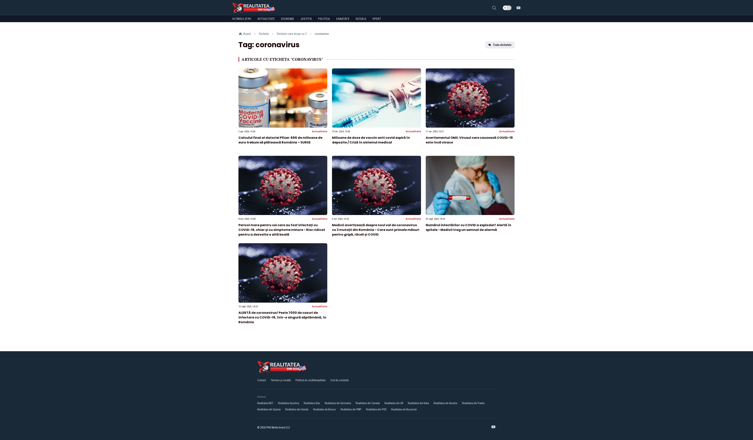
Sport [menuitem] (376, 18)
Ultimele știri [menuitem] (241, 18)
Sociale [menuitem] (361, 18)
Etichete (264, 34)
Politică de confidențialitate (311, 380)
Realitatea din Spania (269, 409)
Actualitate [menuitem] (266, 18)
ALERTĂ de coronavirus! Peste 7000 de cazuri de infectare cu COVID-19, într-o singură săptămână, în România (282, 317)
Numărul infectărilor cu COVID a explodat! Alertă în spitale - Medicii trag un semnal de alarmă (468, 227)
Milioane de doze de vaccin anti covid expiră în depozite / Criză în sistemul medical (371, 140)
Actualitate (319, 131)
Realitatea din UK (394, 403)
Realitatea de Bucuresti (404, 409)
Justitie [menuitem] (306, 18)
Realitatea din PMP (351, 409)
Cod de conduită (339, 380)
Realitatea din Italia (418, 403)
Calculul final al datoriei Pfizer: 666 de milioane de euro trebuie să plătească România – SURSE (280, 140)
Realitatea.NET (265, 403)
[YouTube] (518, 7)
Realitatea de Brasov (324, 409)
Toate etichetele (502, 44)
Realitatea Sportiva (288, 403)
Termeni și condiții (281, 380)
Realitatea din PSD (376, 409)
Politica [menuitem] (324, 18)
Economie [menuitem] (287, 18)
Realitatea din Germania (338, 403)
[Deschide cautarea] (494, 8)
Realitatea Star (312, 403)
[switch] (507, 7)
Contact (261, 380)
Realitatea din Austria (445, 403)
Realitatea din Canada (368, 403)
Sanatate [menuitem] (342, 18)
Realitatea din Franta (473, 403)
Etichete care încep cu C (292, 34)
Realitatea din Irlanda (296, 409)
